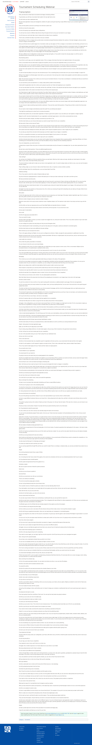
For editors (57, 735)
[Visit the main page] (10, 9)
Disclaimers (21, 730)
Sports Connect (10, 20)
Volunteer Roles (7, 1)
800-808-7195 (66, 713)
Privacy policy (21, 726)
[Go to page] (88, 2)
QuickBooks (57, 731)
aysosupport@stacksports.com (53, 713)
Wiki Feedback (58, 728)
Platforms (15, 1)
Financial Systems (10, 31)
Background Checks (10, 24)
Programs (12, 35)
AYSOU (12, 22)
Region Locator (58, 730)
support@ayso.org (60, 714)
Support (22, 1)
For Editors (21, 728)
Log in (26, 1)
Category (21, 719)
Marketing (12, 33)
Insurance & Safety (10, 29)
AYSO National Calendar (11, 17)
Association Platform (9, 26)
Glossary (57, 726)
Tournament (27, 719)
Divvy (56, 733)
